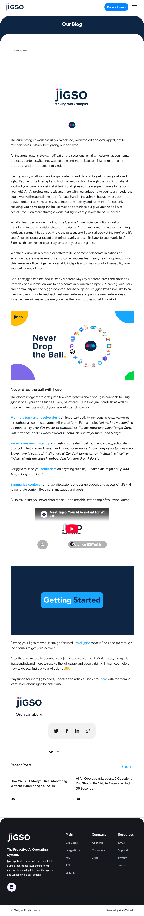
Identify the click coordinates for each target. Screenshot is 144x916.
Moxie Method (126, 910)
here (103, 679)
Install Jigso (82, 643)
